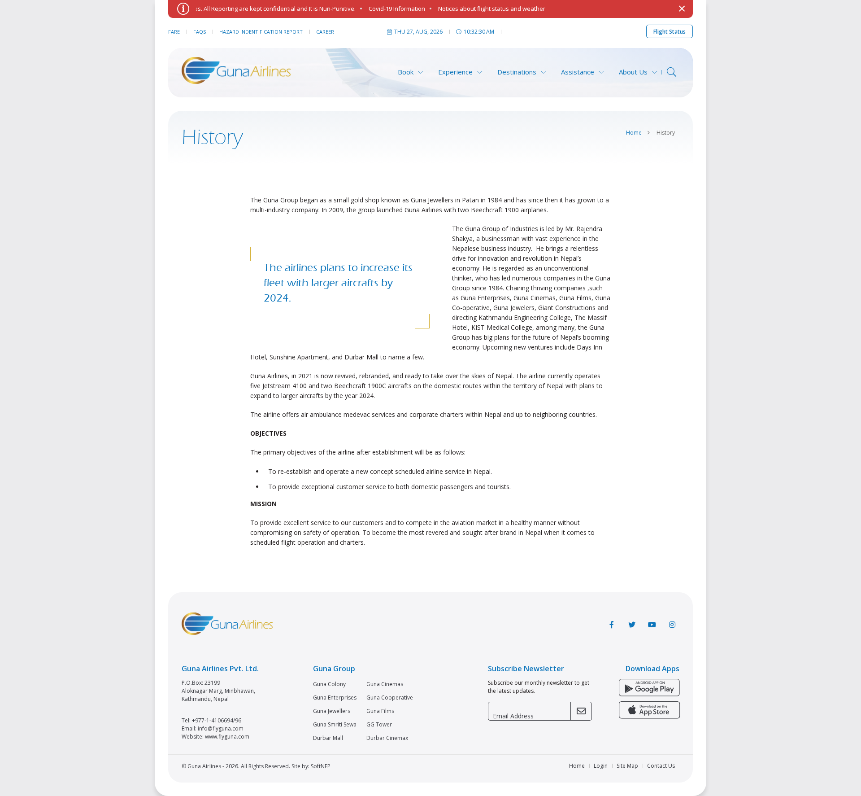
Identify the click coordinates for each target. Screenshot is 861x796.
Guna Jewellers (331, 711)
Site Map (627, 766)
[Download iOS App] (649, 711)
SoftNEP (320, 766)
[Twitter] (632, 625)
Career (325, 31)
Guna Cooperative (389, 697)
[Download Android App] (649, 688)
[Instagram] (672, 625)
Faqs (199, 31)
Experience (455, 71)
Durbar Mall (328, 738)
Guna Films (380, 711)
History (666, 132)
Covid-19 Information (383, 8)
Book (405, 71)
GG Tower (379, 724)
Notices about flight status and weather (477, 8)
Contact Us (661, 766)
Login (601, 766)
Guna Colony (329, 684)
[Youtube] (652, 625)
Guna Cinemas (384, 684)
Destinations (516, 71)
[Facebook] (611, 625)
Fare (174, 31)
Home (634, 132)
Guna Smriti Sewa (335, 724)
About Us (633, 71)
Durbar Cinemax (387, 738)
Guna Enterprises (335, 697)
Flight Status (669, 31)
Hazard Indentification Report (261, 31)
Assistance (577, 71)
